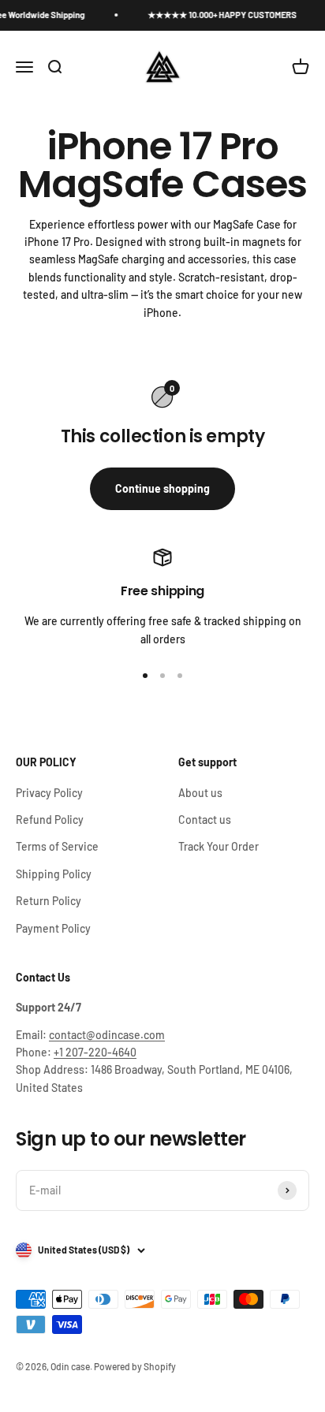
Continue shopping (162, 488)
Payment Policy (53, 928)
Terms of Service (57, 846)
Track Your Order (218, 846)
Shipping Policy (54, 874)
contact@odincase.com (107, 1034)
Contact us (204, 819)
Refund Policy (50, 819)
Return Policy (48, 900)
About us (200, 792)
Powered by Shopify (135, 1366)
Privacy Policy (49, 792)
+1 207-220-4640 (95, 1052)
